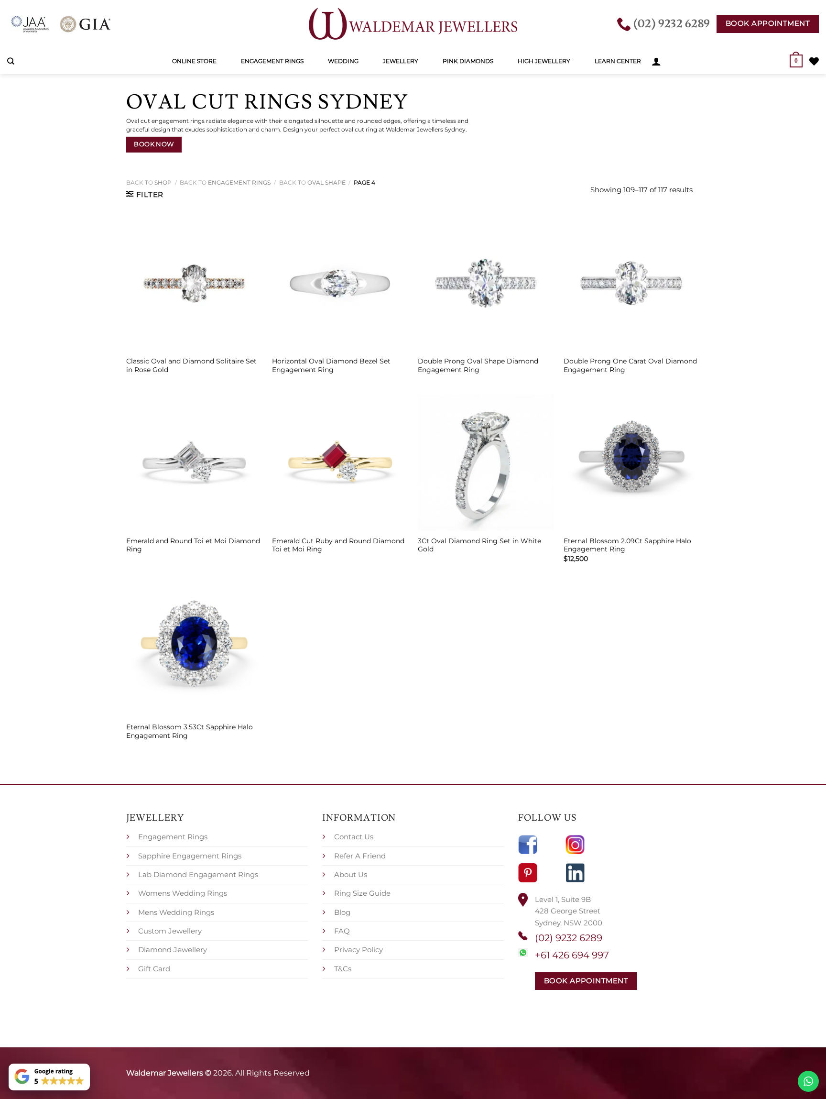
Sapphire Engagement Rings (189, 855)
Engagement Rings (272, 61)
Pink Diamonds (468, 61)
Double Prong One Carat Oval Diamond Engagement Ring (630, 365)
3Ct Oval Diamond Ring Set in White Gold (479, 545)
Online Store (194, 61)
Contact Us (353, 836)
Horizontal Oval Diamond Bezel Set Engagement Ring (331, 365)
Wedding (343, 61)
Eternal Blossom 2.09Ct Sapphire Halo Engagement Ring (627, 545)
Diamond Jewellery (172, 949)
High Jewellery (544, 61)
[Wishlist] (814, 61)
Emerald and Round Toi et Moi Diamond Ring (193, 545)
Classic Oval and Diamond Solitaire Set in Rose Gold (191, 365)
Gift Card (154, 968)
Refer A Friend (360, 855)
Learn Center (618, 61)
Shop (163, 182)
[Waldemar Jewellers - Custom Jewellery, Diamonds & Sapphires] (413, 24)
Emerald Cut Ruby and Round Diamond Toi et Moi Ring (338, 545)
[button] (656, 61)
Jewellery (400, 61)
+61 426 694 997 (572, 955)
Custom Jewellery (170, 930)
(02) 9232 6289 (568, 938)
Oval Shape (326, 182)
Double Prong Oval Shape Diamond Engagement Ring (478, 365)
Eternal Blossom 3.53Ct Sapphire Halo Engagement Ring (189, 731)
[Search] (10, 61)
